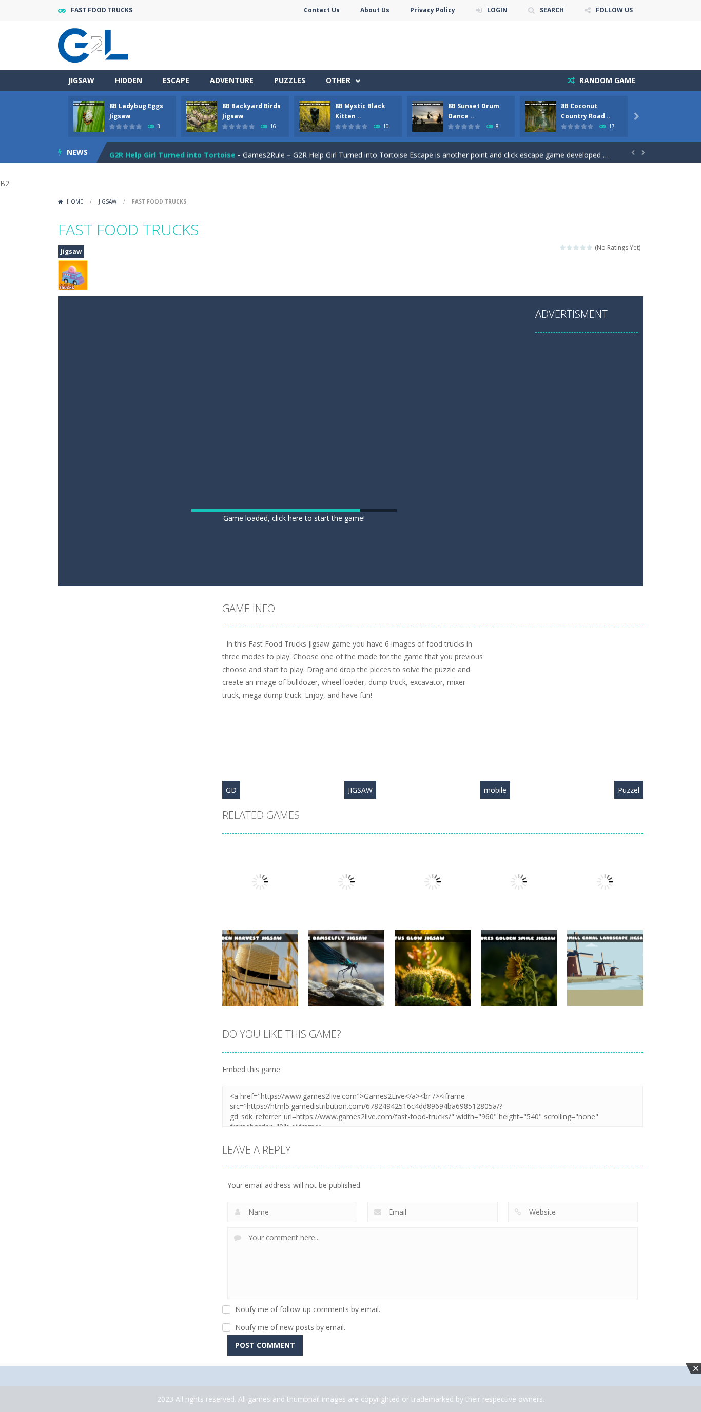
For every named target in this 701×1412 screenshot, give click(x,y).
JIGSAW (360, 790)
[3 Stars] (576, 247)
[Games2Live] (93, 44)
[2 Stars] (570, 247)
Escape (176, 80)
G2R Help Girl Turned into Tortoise (172, 152)
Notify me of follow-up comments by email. (307, 1309)
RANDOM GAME (606, 80)
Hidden (128, 80)
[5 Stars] (590, 247)
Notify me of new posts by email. (290, 1327)
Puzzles (289, 80)
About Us (375, 10)
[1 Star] (563, 247)
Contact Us (322, 10)
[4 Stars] (583, 247)
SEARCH (552, 10)
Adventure (232, 80)
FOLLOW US (614, 10)
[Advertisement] (294, 429)
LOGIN (497, 10)
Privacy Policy (432, 10)
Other (338, 80)
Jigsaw (81, 80)
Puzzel (628, 790)
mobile (495, 790)
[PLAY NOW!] (88, 115)
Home (75, 201)
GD (231, 790)
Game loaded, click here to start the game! (294, 518)
